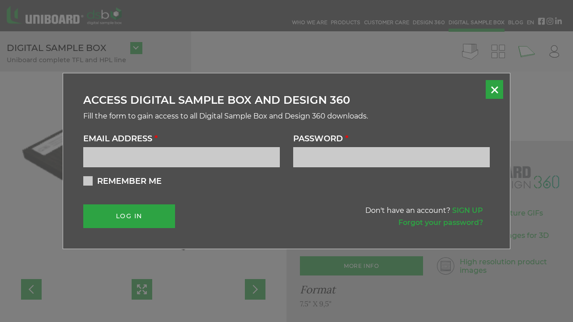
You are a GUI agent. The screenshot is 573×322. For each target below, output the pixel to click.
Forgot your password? (440, 222)
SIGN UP (467, 210)
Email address (120, 139)
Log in (129, 216)
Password (320, 139)
